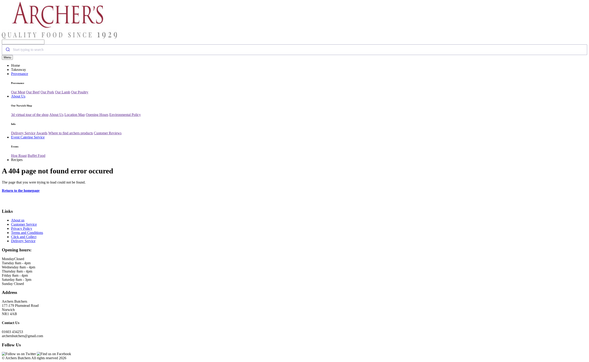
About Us (18, 96)
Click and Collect (23, 237)
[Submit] (7, 50)
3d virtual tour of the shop (30, 115)
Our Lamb (62, 92)
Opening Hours (97, 115)
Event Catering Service (28, 137)
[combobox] (294, 49)
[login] (59, 37)
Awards (41, 133)
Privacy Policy (21, 228)
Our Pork (47, 92)
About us (17, 220)
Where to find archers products (70, 133)
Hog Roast (19, 156)
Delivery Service (23, 133)
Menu (7, 57)
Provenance (19, 74)
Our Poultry (79, 92)
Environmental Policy (125, 115)
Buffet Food (36, 156)
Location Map (74, 115)
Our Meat (18, 92)
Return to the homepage (21, 190)
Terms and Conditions (27, 233)
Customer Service (24, 224)
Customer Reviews (107, 133)
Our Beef (33, 92)
